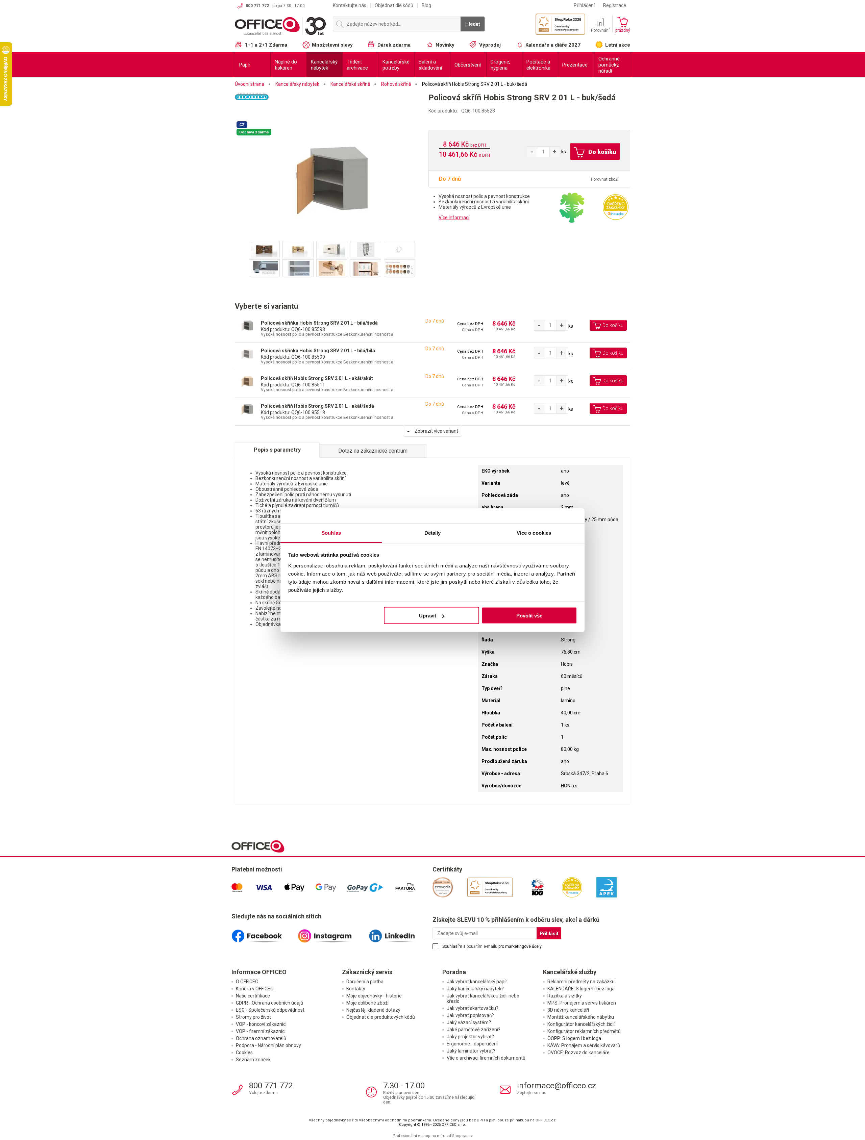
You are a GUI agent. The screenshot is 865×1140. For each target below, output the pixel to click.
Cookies (244, 1052)
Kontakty (355, 988)
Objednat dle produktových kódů (380, 1017)
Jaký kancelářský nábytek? (475, 988)
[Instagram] (332, 933)
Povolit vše (529, 615)
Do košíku (601, 151)
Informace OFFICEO (259, 972)
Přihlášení (584, 5)
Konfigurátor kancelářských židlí (581, 1024)
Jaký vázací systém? (469, 1022)
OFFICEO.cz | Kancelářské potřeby (280, 26)
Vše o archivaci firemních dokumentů (486, 1058)
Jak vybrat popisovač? (470, 1015)
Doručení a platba (365, 981)
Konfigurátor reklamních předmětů (584, 1031)
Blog (426, 5)
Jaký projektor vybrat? (470, 1036)
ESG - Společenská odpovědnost (270, 1010)
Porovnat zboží (604, 179)
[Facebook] (264, 933)
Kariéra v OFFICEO (255, 988)
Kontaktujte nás (349, 5)
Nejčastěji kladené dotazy (373, 1010)
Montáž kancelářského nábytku (580, 1017)
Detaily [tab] (432, 532)
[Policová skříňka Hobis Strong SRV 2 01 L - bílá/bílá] (247, 353)
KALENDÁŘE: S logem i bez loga (581, 988)
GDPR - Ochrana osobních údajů (269, 1003)
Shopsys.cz (462, 1136)
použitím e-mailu (482, 946)
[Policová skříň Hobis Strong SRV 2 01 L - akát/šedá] (247, 409)
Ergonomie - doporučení (472, 1043)
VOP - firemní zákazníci (261, 1031)
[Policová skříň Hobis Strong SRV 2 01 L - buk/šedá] (332, 180)
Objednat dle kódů (394, 5)
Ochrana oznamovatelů (261, 1038)
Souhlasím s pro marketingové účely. (492, 946)
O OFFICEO (247, 981)
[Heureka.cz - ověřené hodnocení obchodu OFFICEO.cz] (615, 206)
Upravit (427, 615)
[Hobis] (331, 105)
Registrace (614, 5)
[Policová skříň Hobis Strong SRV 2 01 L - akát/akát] (247, 381)
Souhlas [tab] (331, 532)
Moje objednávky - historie (374, 995)
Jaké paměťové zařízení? (473, 1029)
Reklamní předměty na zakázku (581, 981)
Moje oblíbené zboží (367, 1003)
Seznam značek (253, 1059)
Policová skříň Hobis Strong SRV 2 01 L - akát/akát (317, 378)
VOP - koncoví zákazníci (261, 1024)
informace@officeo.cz (556, 1085)
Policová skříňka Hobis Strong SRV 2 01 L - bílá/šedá (319, 323)
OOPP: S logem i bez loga (574, 1038)
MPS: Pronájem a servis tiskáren (581, 1003)
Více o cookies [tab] (534, 532)
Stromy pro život (253, 1017)
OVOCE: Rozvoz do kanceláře (578, 1052)
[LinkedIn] (399, 933)
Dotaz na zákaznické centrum (372, 451)
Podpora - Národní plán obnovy (268, 1045)
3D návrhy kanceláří (568, 1010)
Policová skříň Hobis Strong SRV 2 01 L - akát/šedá (317, 406)
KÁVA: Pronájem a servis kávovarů (583, 1045)
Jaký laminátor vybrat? (471, 1051)
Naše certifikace (253, 995)
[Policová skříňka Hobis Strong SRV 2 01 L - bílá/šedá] (247, 326)
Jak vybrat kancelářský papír (477, 981)
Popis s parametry (277, 450)
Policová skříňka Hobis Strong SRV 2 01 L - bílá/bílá (318, 350)
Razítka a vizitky (564, 995)
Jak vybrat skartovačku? (472, 1008)
